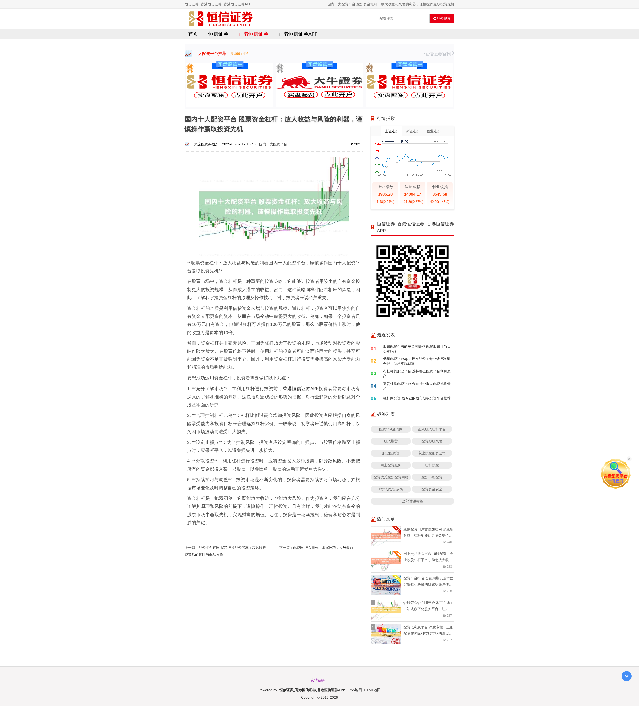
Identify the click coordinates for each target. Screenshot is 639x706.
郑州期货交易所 (391, 489)
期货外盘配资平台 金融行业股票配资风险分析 (417, 386)
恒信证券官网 (437, 54)
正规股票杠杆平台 (432, 429)
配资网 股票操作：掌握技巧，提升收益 (323, 547)
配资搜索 (444, 19)
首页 (193, 33)
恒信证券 (218, 33)
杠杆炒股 (432, 465)
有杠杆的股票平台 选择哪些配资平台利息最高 (417, 373)
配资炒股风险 (431, 441)
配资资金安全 (431, 489)
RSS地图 (355, 689)
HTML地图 (372, 689)
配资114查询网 (391, 429)
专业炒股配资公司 (432, 453)
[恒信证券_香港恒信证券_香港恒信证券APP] (221, 19)
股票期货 (391, 441)
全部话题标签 (412, 501)
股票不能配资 (431, 477)
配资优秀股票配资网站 (390, 477)
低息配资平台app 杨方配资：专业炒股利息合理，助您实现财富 (416, 361)
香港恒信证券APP (298, 33)
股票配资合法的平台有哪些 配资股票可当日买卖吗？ (417, 348)
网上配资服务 (390, 465)
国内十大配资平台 (273, 144)
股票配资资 (391, 453)
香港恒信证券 (253, 33)
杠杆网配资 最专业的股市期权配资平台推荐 (417, 398)
